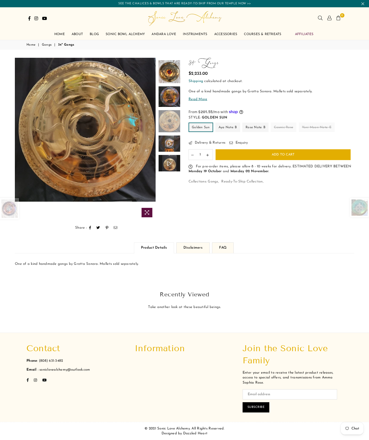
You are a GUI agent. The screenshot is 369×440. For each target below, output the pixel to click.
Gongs (47, 44)
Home (30, 44)
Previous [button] (19, 139)
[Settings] (329, 18)
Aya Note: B (228, 127)
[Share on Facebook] (90, 228)
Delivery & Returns (209, 142)
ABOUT (77, 34)
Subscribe (256, 407)
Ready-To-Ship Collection (242, 181)
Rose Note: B (255, 127)
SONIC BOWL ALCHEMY (125, 34)
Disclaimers (193, 247)
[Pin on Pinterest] (107, 228)
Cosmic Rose (283, 127)
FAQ (223, 247)
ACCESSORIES (225, 34)
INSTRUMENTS (195, 34)
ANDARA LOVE (164, 34)
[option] (85, 130)
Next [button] (151, 139)
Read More (198, 99)
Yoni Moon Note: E (316, 127)
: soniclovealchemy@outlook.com (63, 369)
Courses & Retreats (262, 34)
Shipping (196, 81)
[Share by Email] (115, 228)
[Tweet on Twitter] (98, 228)
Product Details (154, 247)
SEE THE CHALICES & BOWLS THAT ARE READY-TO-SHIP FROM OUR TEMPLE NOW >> (184, 3)
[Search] (320, 18)
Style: (208, 117)
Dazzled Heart (195, 433)
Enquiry (241, 142)
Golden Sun (201, 127)
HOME (59, 34)
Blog (94, 34)
